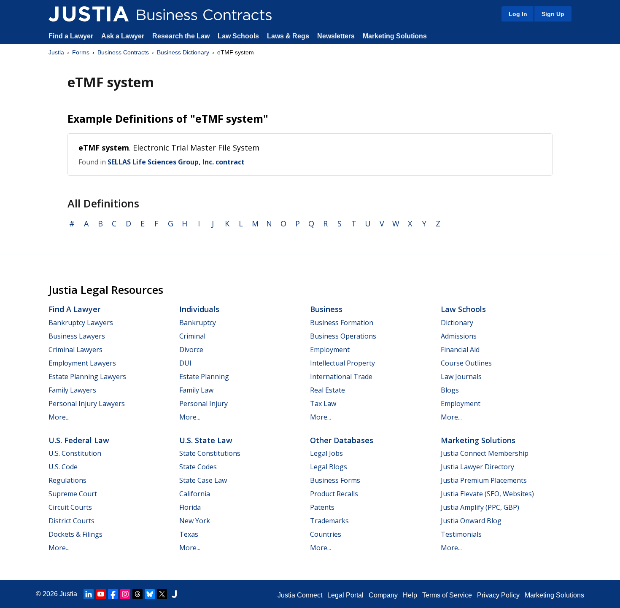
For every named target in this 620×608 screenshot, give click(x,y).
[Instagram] (125, 594)
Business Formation (341, 322)
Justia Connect (300, 595)
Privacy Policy (498, 595)
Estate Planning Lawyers (87, 376)
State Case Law (203, 480)
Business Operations (343, 336)
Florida (190, 507)
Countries (325, 534)
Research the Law (181, 36)
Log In (518, 14)
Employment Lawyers (82, 363)
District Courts (71, 520)
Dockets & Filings (75, 534)
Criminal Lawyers (75, 349)
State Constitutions (209, 453)
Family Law (196, 390)
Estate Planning (204, 376)
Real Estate (327, 390)
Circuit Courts (70, 507)
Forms (80, 52)
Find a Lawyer (71, 36)
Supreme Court (73, 493)
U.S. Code (63, 466)
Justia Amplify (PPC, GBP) (480, 507)
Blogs (450, 390)
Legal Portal (345, 595)
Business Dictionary (183, 52)
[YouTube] (101, 594)
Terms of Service (447, 595)
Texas (188, 534)
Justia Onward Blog (471, 520)
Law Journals (461, 376)
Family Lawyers (72, 390)
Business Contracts (123, 52)
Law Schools (238, 36)
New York (194, 520)
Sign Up (553, 14)
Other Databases (341, 440)
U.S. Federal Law (79, 440)
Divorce (191, 349)
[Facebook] (113, 594)
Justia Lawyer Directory (477, 466)
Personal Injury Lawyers (87, 403)
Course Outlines (466, 363)
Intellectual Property (342, 363)
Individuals (199, 309)
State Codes (198, 466)
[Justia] (89, 14)
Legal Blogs (328, 466)
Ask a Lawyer (123, 36)
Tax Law (323, 403)
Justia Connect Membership (484, 453)
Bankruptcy (197, 322)
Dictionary (457, 322)
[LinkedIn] (89, 594)
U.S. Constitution (75, 453)
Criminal (192, 336)
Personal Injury (203, 403)
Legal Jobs (326, 453)
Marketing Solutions (395, 36)
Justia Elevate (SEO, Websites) (487, 493)
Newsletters (336, 36)
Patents (322, 507)
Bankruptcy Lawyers (81, 322)
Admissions (459, 336)
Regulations (67, 480)
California (194, 493)
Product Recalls (334, 493)
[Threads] (137, 594)
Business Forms (335, 480)
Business (326, 309)
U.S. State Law (205, 440)
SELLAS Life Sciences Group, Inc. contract (176, 162)
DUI (185, 363)
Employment (330, 349)
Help (410, 595)
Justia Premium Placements (484, 480)
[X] (162, 594)
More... (59, 417)
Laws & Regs (288, 36)
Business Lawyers (77, 336)
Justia (56, 52)
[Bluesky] (150, 594)
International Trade (341, 376)
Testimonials (461, 534)
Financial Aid (460, 349)
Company (383, 595)
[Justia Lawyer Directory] (174, 594)
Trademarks (329, 520)
